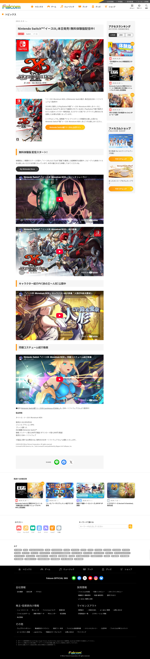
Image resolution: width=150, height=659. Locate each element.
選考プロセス (111, 595)
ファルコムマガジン (123, 553)
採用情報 (130, 2)
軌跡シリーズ (31, 559)
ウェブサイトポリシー (24, 628)
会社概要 (20, 592)
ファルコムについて (49, 610)
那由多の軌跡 (44, 559)
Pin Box (76, 550)
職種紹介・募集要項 (84, 595)
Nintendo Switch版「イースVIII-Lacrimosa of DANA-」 (40, 408)
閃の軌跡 (56, 559)
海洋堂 (116, 556)
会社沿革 (29, 592)
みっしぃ (31, 556)
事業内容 (62, 610)
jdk (48, 550)
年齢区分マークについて (54, 632)
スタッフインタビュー (115, 592)
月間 (129, 35)
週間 (121, 35)
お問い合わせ (118, 610)
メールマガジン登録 (23, 632)
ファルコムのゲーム (23, 613)
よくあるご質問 (105, 610)
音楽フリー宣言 (58, 628)
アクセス (38, 592)
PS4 (84, 550)
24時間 (112, 35)
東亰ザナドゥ (97, 556)
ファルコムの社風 (84, 592)
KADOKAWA (57, 550)
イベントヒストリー (91, 628)
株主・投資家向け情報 (27, 605)
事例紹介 (81, 610)
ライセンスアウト (87, 605)
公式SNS (104, 628)
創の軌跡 (64, 556)
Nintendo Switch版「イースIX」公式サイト (65, 127)
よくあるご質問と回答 (85, 599)
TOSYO (127, 550)
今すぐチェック (121, 159)
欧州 (107, 556)
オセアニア (45, 553)
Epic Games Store (37, 550)
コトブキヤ (99, 553)
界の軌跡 (125, 556)
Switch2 (117, 550)
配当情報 (63, 613)
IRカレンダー (52, 613)
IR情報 (120, 2)
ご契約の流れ (92, 610)
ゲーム (21, 34)
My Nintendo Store (27, 169)
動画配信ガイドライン (42, 628)
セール (110, 553)
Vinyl (18, 553)
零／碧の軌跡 (68, 559)
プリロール (20, 556)
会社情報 (110, 2)
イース (35, 34)
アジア (26, 553)
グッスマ (89, 553)
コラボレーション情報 (99, 613)
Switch (28, 34)
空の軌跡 (19, 559)
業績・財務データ (39, 613)
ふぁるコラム (38, 632)
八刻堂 (54, 556)
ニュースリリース (22, 610)
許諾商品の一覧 (83, 613)
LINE (67, 550)
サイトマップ (81, 632)
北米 (72, 556)
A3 (26, 550)
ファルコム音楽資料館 (74, 628)
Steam (99, 550)
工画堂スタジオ (84, 556)
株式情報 (20, 617)
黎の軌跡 (79, 559)
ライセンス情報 (142, 2)
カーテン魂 (77, 553)
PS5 (91, 550)
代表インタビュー (99, 592)
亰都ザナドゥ (43, 556)
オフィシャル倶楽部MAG (61, 553)
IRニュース (35, 610)
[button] (132, 6)
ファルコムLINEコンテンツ (119, 628)
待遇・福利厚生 (98, 595)
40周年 (19, 550)
